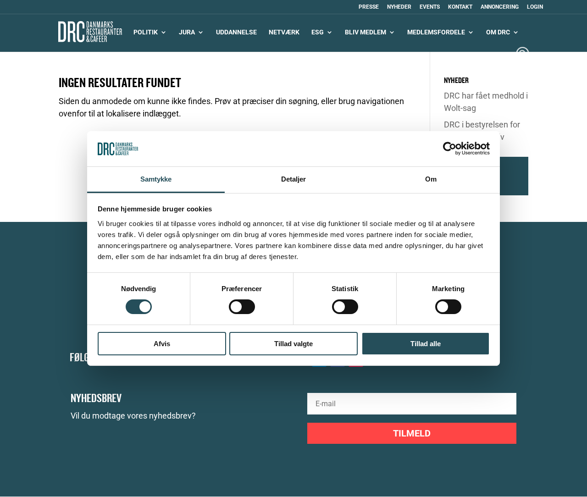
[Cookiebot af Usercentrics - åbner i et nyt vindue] (450, 148)
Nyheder (399, 7)
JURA (187, 32)
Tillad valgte (293, 344)
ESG (317, 32)
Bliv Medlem (365, 32)
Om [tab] (431, 179)
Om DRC (498, 32)
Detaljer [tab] (293, 179)
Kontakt (460, 7)
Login (535, 7)
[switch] (242, 306)
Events (430, 7)
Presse (369, 7)
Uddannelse (236, 32)
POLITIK (145, 32)
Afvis (162, 344)
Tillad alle (425, 344)
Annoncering (500, 7)
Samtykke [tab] (156, 179)
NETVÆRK (284, 32)
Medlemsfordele (436, 32)
